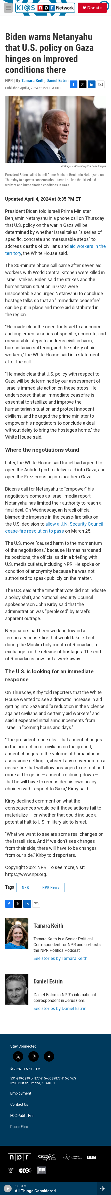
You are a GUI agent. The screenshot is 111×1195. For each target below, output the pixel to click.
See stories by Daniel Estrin (60, 1008)
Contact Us (19, 1104)
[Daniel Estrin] (16, 989)
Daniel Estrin (57, 80)
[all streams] (104, 1188)
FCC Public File (22, 1116)
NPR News (50, 887)
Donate (94, 7)
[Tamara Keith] (16, 933)
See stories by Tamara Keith (61, 958)
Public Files (19, 1127)
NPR (25, 887)
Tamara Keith (32, 80)
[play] (8, 1188)
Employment (20, 1093)
